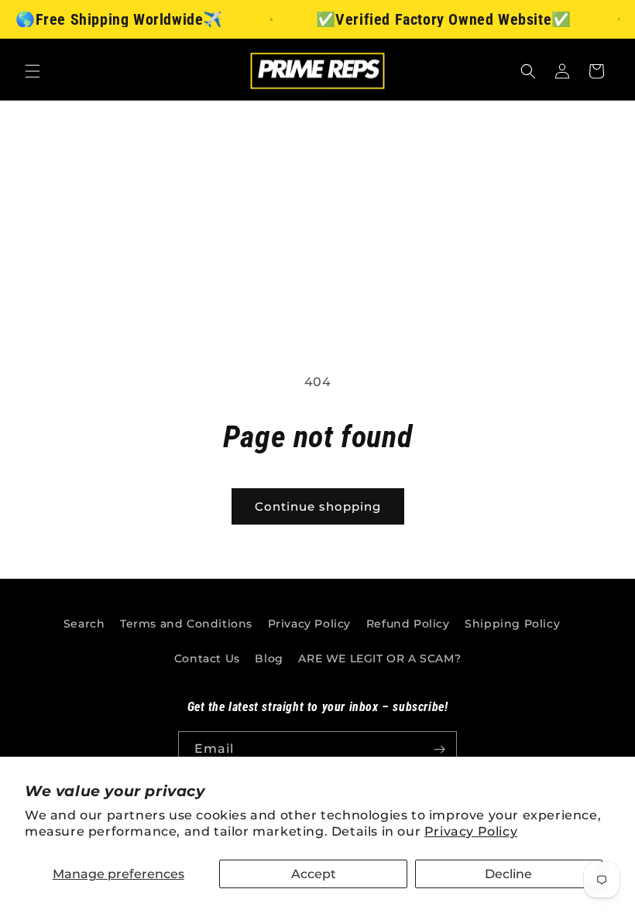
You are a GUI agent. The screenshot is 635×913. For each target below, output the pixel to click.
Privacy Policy (470, 831)
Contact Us (207, 658)
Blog (269, 658)
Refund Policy (408, 624)
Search (84, 624)
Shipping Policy (512, 624)
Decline (508, 874)
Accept (313, 874)
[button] (32, 71)
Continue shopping (318, 506)
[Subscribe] (439, 749)
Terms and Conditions (186, 624)
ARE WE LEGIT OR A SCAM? (379, 658)
